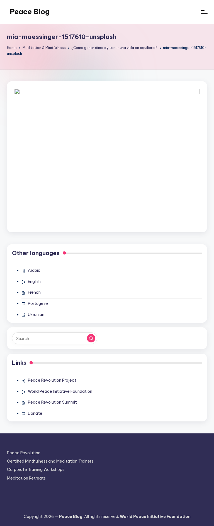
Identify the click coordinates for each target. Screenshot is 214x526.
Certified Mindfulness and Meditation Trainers (50, 461)
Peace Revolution (23, 452)
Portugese (38, 303)
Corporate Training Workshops (35, 469)
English (34, 281)
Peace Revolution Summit (52, 402)
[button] (91, 338)
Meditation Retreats (26, 478)
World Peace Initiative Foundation (60, 391)
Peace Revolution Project (52, 380)
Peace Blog (30, 11)
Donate (35, 413)
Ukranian (36, 314)
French (34, 292)
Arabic (34, 270)
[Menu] (204, 12)
